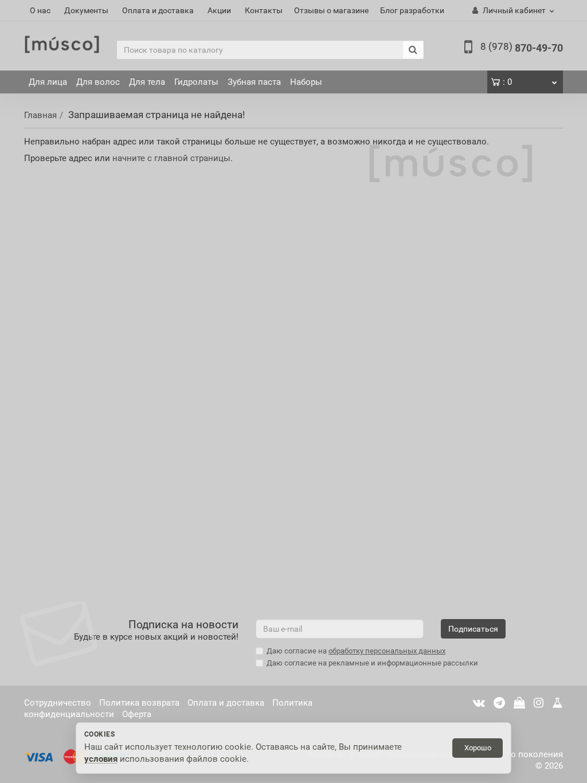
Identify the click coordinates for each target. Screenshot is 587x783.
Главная (40, 115)
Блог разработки (412, 10)
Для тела (147, 82)
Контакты (264, 10)
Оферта (136, 714)
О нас (40, 10)
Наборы (306, 82)
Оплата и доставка (158, 10)
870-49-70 (521, 48)
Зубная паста (254, 82)
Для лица (48, 82)
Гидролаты (196, 82)
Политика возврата (139, 703)
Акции (219, 10)
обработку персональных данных (386, 651)
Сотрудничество (57, 703)
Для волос (98, 82)
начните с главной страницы (171, 158)
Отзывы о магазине (331, 10)
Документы (86, 10)
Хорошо (477, 747)
